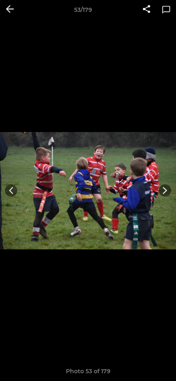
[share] (146, 10)
